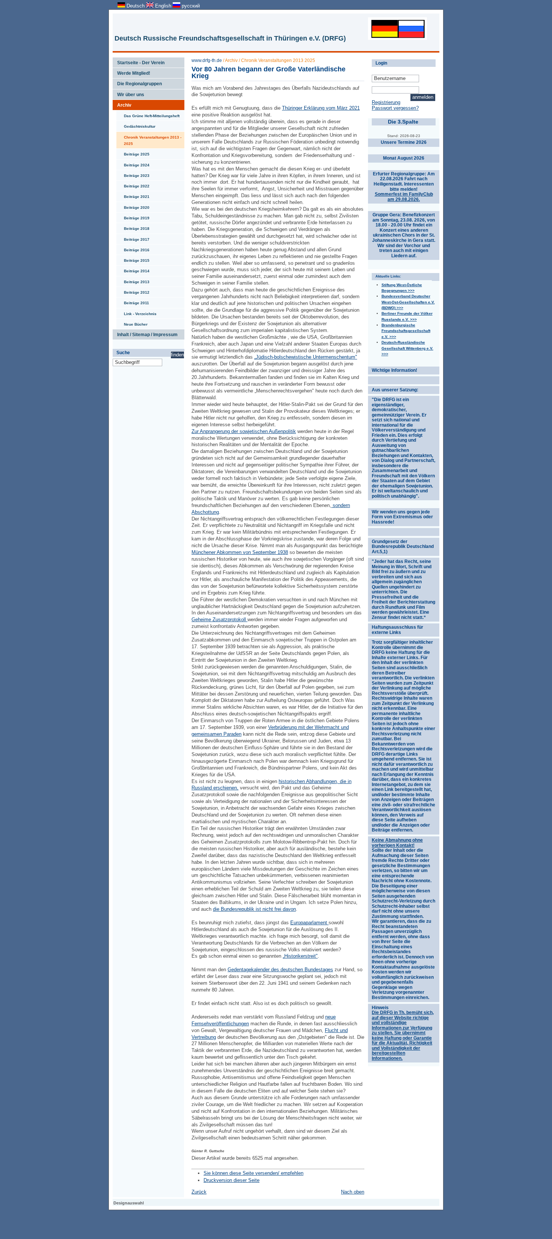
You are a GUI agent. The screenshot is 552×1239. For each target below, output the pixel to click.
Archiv (122, 103)
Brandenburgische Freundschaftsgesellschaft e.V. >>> (406, 331)
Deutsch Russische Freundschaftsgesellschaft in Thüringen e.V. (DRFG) (230, 38)
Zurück (199, 1192)
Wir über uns (128, 93)
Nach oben (352, 1192)
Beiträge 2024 (132, 163)
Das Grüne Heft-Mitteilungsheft (147, 114)
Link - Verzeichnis (136, 312)
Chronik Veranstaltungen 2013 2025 (278, 60)
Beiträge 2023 (132, 174)
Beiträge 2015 (132, 259)
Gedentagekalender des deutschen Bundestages (280, 969)
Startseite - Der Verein (138, 61)
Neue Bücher (132, 322)
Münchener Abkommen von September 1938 (240, 552)
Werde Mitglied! (131, 71)
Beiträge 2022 (132, 184)
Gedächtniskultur (135, 124)
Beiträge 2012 (132, 290)
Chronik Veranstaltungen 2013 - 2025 (148, 139)
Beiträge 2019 (132, 216)
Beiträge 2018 (132, 227)
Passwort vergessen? (395, 108)
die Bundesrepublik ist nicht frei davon (254, 909)
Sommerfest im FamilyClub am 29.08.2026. (404, 197)
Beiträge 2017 (132, 237)
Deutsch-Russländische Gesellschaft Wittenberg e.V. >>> (407, 348)
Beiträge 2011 (132, 301)
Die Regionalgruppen (137, 82)
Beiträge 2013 (132, 280)
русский (190, 6)
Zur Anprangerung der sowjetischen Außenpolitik (244, 431)
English (163, 6)
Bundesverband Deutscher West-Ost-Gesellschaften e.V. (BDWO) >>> (408, 302)
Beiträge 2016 (132, 248)
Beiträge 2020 (132, 206)
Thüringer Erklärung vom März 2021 (321, 108)
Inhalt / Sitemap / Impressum (145, 333)
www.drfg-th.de (207, 60)
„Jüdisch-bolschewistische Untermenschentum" (305, 357)
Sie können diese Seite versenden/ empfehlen (253, 1173)
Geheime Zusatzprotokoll (219, 619)
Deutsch (135, 6)
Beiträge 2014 (132, 269)
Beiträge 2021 (132, 195)
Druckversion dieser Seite (231, 1180)
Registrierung (386, 102)
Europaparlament (308, 922)
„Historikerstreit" (300, 956)
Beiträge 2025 (132, 152)
